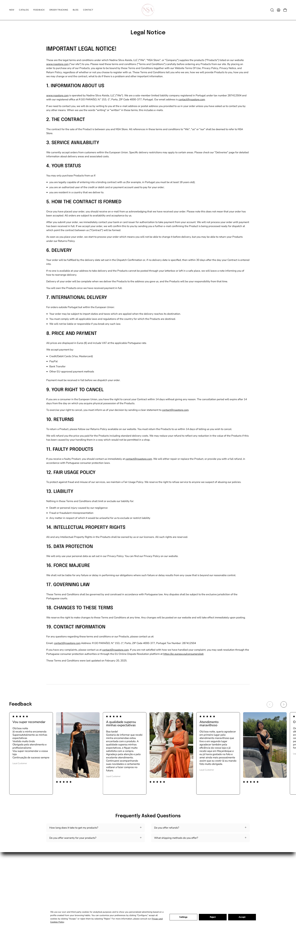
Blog (133, 886)
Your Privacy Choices (174, 897)
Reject (213, 917)
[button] (272, 10)
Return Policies (170, 876)
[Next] (284, 704)
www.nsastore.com (57, 64)
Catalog (134, 870)
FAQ (164, 892)
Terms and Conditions (174, 870)
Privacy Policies (171, 881)
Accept (242, 917)
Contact (134, 892)
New (133, 865)
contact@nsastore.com (191, 99)
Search (166, 865)
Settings (183, 917)
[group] (148, 753)
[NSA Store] (148, 10)
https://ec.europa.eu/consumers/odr (183, 654)
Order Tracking (138, 881)
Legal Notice (169, 886)
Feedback (135, 876)
